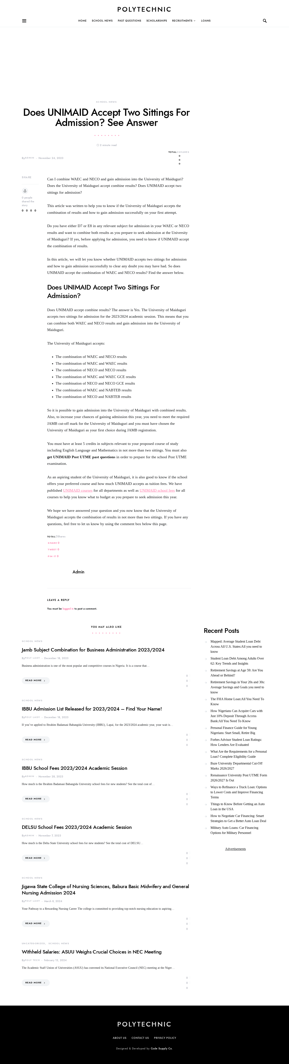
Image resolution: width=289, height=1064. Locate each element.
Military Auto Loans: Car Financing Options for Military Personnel (234, 830)
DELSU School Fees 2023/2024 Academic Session (77, 827)
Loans (206, 20)
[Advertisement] (127, 56)
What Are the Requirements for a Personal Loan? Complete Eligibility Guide (239, 754)
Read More (33, 680)
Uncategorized (33, 943)
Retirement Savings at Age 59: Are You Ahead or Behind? (237, 672)
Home (82, 20)
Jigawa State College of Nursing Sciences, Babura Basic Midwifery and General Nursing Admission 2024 (105, 889)
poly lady (32, 658)
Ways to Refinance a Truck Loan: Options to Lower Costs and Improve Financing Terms (239, 792)
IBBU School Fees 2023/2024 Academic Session (74, 768)
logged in (68, 608)
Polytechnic (144, 9)
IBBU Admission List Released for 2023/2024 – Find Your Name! (92, 708)
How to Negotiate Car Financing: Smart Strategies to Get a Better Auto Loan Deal (238, 818)
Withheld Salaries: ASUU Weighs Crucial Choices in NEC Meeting (91, 951)
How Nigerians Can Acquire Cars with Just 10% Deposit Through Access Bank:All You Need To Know (237, 716)
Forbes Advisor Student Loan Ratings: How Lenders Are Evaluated (236, 742)
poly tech (32, 960)
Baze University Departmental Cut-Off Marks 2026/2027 (236, 766)
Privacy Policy (165, 1038)
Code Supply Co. (162, 1048)
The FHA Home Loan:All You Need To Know (237, 701)
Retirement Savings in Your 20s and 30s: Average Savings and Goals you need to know (238, 687)
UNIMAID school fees (157, 490)
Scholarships (156, 20)
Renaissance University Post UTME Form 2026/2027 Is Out (239, 777)
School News (102, 20)
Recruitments (182, 20)
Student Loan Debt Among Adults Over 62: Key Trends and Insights (237, 661)
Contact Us (140, 1038)
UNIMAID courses (77, 490)
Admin (29, 157)
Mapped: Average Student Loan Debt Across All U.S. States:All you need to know (236, 646)
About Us (120, 1038)
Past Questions (129, 20)
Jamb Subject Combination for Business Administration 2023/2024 (93, 649)
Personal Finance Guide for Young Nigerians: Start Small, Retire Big (234, 730)
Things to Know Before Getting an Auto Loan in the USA (238, 806)
